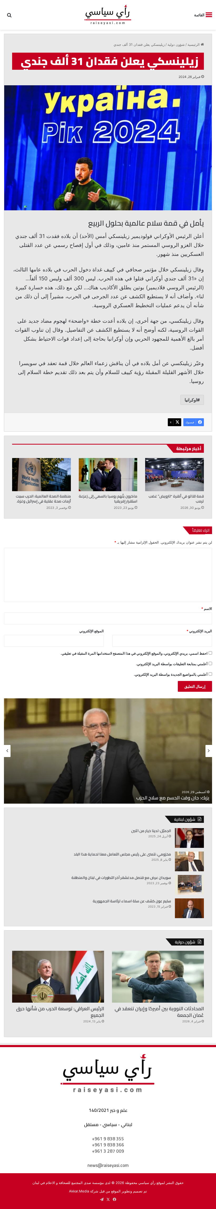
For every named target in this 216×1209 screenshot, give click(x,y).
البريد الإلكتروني (199, 631)
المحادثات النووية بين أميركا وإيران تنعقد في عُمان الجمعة (159, 1011)
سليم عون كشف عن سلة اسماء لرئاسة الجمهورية (132, 901)
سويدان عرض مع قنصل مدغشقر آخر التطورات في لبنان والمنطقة (121, 877)
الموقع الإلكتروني (91, 631)
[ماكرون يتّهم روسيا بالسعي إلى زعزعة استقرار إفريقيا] (108, 474)
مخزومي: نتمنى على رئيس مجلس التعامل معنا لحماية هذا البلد (122, 854)
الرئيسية (194, 44)
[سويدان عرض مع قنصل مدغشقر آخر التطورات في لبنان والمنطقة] (189, 885)
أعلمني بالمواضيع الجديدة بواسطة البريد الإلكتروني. (171, 674)
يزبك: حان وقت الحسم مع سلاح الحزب (172, 797)
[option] (108, 751)
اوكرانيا (191, 399)
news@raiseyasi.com (108, 1165)
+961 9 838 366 (108, 1145)
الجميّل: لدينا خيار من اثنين (151, 830)
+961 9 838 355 (108, 1139)
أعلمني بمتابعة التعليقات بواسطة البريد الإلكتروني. (172, 664)
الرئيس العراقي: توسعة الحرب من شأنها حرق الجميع (60, 1011)
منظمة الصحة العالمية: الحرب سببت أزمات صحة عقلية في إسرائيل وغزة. (43, 499)
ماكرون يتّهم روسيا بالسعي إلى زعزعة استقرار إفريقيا (108, 499)
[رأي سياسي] (108, 15)
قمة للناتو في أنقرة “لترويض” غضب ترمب (176, 499)
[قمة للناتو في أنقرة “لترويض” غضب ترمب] (174, 474)
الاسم (206, 608)
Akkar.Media (79, 1191)
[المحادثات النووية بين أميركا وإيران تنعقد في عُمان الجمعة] (158, 977)
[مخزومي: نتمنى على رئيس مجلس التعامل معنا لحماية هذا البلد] (189, 861)
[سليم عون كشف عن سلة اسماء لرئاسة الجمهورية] (189, 908)
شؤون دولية (176, 44)
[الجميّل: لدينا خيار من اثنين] (189, 838)
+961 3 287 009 (108, 1151)
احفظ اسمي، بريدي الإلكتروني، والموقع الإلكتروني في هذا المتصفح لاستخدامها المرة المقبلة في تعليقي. (134, 653)
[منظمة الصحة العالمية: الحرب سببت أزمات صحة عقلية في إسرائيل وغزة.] (41, 474)
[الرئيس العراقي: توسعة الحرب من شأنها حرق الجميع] (58, 977)
